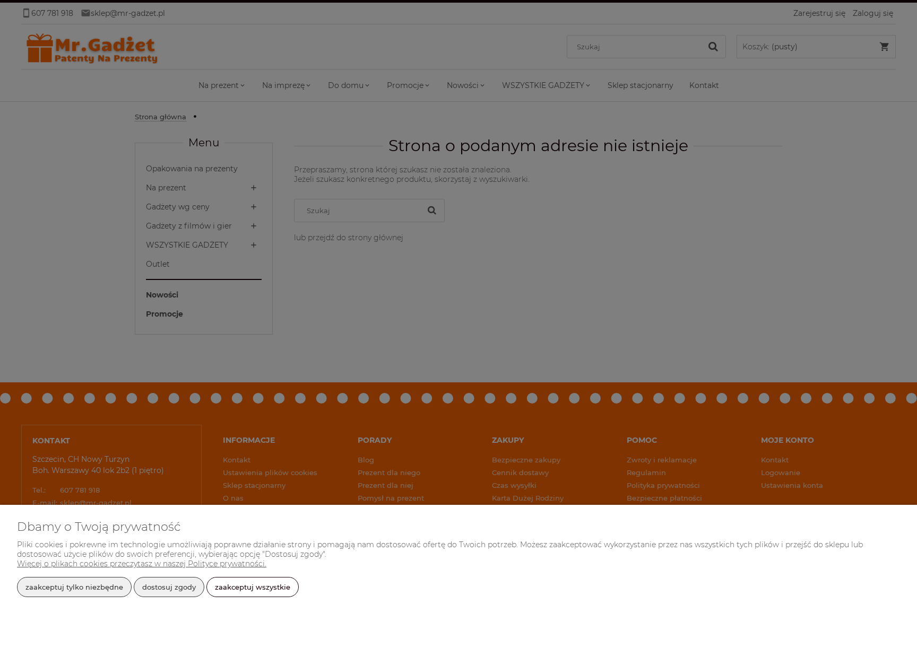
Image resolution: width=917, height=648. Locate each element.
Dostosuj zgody (169, 587)
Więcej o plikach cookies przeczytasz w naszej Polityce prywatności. (141, 563)
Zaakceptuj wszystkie (252, 587)
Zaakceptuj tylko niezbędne (74, 587)
